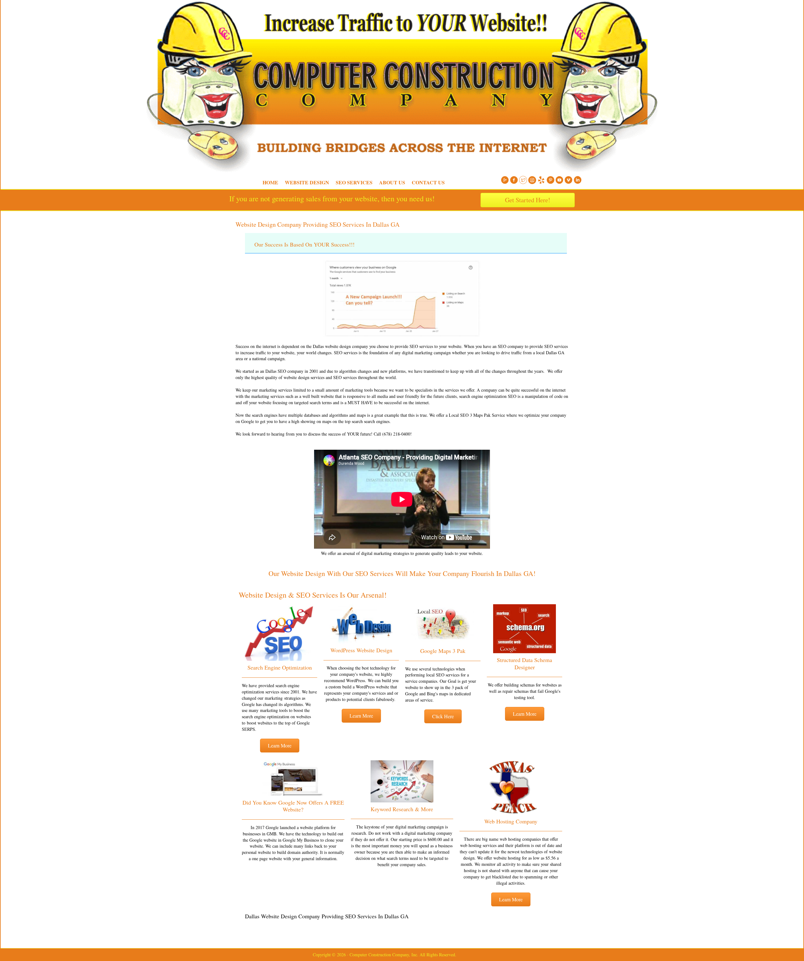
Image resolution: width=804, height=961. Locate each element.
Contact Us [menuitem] (428, 182)
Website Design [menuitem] (307, 182)
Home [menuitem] (270, 182)
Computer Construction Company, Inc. (226, 15)
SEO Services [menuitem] (354, 182)
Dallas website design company (340, 346)
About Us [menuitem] (392, 182)
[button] (279, 745)
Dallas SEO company (284, 371)
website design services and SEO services (320, 377)
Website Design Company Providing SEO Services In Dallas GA (317, 224)
